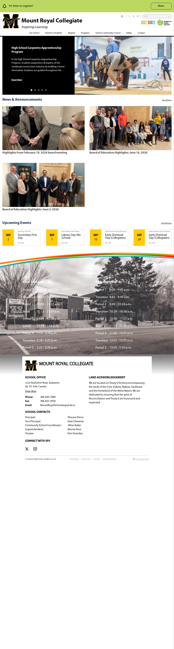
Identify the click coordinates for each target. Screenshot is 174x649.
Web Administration (109, 459)
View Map (30, 391)
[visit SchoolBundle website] (141, 459)
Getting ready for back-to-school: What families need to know (37, 50)
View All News (167, 100)
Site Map (97, 459)
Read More (17, 80)
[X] (134, 16)
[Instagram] (138, 16)
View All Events (166, 223)
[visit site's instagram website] (35, 449)
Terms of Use (86, 459)
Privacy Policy (74, 459)
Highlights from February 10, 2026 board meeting (34, 152)
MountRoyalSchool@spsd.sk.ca (57, 405)
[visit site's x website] (27, 449)
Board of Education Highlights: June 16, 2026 (118, 152)
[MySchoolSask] (129, 16)
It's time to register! (21, 6)
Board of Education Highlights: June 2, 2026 (30, 209)
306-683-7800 (48, 397)
